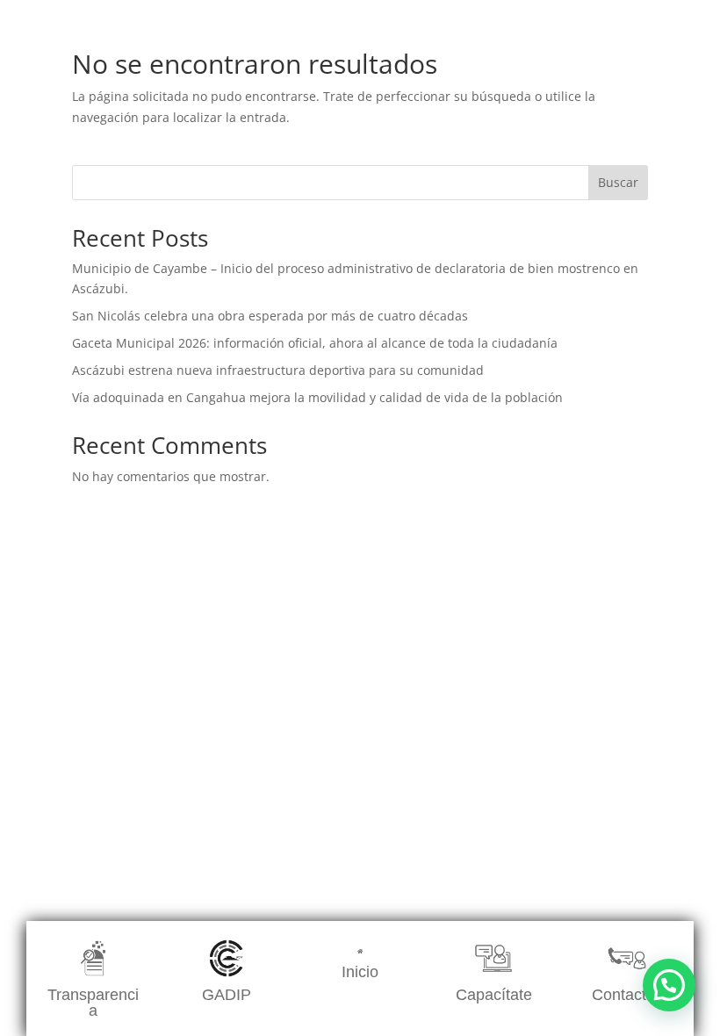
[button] (669, 985)
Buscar (618, 182)
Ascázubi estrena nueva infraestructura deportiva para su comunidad (278, 370)
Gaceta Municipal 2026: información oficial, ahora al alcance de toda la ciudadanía (315, 343)
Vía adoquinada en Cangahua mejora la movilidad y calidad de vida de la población (317, 397)
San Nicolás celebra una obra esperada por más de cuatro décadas (270, 315)
